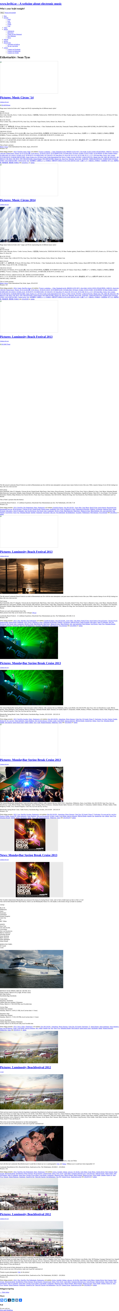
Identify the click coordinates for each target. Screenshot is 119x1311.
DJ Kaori (75, 153)
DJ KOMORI (98, 153)
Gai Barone (99, 509)
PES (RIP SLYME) (48, 159)
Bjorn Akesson (70, 719)
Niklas (64, 1164)
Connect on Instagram (13, 51)
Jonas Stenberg (29, 721)
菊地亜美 (5, 162)
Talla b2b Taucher (40, 1177)
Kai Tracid (40, 511)
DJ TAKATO (49, 155)
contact (6, 48)
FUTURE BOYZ (5, 157)
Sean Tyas (65, 159)
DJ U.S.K (74, 155)
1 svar (2, 1072)
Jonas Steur (22, 1175)
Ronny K (109, 1175)
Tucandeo (78, 512)
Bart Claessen (109, 1172)
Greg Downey (90, 1173)
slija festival (8, 722)
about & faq (7, 43)
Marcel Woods (68, 1175)
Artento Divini (100, 1172)
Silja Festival (75, 1028)
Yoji (28, 160)
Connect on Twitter (13, 53)
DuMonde (53, 509)
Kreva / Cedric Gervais (68, 157)
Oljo (18, 620)
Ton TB (58, 1177)
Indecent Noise (100, 1173)
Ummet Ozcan (66, 1177)
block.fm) (115, 151)
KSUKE (78, 157)
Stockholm (23, 818)
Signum (6, 1177)
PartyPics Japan (22, 151)
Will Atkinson (94, 512)
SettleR (2, 722)
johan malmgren (19, 721)
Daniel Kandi (36, 509)
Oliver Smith (96, 1175)
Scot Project (8, 512)
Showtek (71, 159)
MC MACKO (111, 157)
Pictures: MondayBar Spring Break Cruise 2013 (30, 663)
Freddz (115, 719)
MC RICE (9, 159)
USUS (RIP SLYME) (11, 160)
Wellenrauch (86, 512)
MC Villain (39, 1028)
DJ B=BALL (35, 153)
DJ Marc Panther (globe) (110, 153)
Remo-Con (58, 159)
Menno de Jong (85, 511)
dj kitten (81, 153)
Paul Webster (86, 624)
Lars (8, 21)
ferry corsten (111, 155)
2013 (15, 507)
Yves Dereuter (103, 512)
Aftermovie (10, 31)
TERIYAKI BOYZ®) (95, 159)
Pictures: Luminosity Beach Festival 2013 (26, 336)
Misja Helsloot (95, 511)
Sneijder (33, 512)
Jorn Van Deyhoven (30, 511)
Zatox (60, 722)
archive (6, 41)
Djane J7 (91, 719)
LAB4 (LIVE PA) (87, 157)
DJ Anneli (85, 719)
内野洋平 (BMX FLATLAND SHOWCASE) (65, 160)
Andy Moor (83, 1172)
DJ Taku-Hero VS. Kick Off (61, 155)
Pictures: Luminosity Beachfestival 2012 (25, 1067)
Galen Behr (67, 1173)
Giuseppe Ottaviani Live (78, 1173)
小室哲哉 (104, 160)
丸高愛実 (33, 160)
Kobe (45, 157)
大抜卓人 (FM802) (94, 160)
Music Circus (4, 147)
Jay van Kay (10, 721)
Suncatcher (46, 512)
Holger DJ (3, 721)
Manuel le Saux (59, 1175)
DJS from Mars (98, 155)
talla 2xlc (53, 512)
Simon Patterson (13, 1177)
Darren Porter (45, 509)
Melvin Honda (80, 721)
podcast (6, 39)
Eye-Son (104, 719)
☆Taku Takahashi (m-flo (58, 151)
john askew (9, 511)
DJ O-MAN (12, 155)
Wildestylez (3, 1030)
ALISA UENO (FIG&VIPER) (96, 151)
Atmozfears (62, 719)
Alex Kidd (83, 151)
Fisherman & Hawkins (82, 509)
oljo (101, 511)
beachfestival (19, 1173)
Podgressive (41, 507)
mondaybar (88, 721)
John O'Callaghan (13, 1175)
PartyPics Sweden (22, 719)
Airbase (65, 1172)
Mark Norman (78, 1175)
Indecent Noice (107, 509)
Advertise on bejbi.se (13, 44)
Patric (9, 19)
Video (5, 27)
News (9, 38)
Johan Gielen (109, 1173)
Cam (8, 26)
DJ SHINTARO (39, 155)
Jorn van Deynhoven (41, 721)
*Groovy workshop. (44, 151)
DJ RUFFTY (29, 155)
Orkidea (103, 1175)
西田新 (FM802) (14, 162)
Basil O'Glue (93, 507)
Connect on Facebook (13, 49)
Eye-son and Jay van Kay (108, 814)
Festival (110, 719)
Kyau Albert (35, 1175)
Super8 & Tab (30, 1177)
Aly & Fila (76, 1172)
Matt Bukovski (68, 511)
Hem (5, 16)
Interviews (10, 32)
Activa (55, 1172)
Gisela (9, 24)
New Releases (11, 36)
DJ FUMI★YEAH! (57, 153)
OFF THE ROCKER (26, 159)
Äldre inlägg (4, 1292)
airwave (70, 1172)
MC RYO (16, 159)
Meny (2, 12)
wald (38, 722)
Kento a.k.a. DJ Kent (36, 157)
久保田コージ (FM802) (43, 160)
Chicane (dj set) (27, 509)
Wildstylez (55, 722)
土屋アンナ (84, 160)
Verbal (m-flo (22, 160)
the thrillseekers (70, 512)
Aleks (9, 22)
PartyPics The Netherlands (25, 507)
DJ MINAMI (4, 155)
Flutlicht (92, 509)
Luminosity (50, 511)
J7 (89, 1026)
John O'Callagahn (18, 511)
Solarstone (39, 512)
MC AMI (104, 157)
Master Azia (96, 157)
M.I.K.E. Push (59, 511)
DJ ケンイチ (89, 155)
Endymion (98, 719)
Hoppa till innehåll (10, 12)
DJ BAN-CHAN (45, 153)
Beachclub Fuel (111, 507)
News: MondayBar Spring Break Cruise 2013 (28, 855)
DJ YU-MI (81, 155)
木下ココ (110, 160)
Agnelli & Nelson (58, 507)
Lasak (54, 721)
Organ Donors (37, 159)
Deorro (17, 153)
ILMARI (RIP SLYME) (18, 157)
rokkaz (94, 721)
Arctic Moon (91, 1172)
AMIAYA (109, 151)
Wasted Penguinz (46, 722)
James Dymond (84, 622)
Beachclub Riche (10, 1173)
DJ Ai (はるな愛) (25, 153)
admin (32, 162)
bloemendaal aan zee (6, 509)
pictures (6, 17)
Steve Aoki (78, 159)
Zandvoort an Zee (76, 1177)
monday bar (90, 816)
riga (103, 816)
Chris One (79, 719)
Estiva (105, 155)
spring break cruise (18, 722)
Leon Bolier (60, 721)
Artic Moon (85, 507)
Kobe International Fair (54, 157)
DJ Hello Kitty (67, 153)
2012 (15, 1172)
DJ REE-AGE (20, 155)
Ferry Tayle (59, 1173)
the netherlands (60, 512)
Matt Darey (76, 511)
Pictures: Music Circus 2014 (18, 200)
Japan (27, 157)
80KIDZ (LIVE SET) (72, 151)
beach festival (102, 507)
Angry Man (78, 507)
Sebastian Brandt (25, 512)
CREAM (2, 153)
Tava (35, 722)
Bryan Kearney (17, 509)
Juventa (28, 1175)
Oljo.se (34, 613)
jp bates (50, 721)
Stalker (26, 722)
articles (6, 29)
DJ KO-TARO (88, 153)
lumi (45, 511)
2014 (15, 151)
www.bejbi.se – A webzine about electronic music (31, 3)
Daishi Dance (10, 153)
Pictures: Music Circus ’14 (17, 97)
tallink (31, 722)
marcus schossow (70, 721)
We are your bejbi (12, 46)
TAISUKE (85, 159)
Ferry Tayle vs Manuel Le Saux (66, 509)
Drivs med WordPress (6, 1310)
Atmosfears (54, 1026)
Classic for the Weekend (14, 34)
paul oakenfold (107, 511)
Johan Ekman (95, 1026)
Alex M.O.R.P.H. (69, 507)
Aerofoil (59, 1172)
